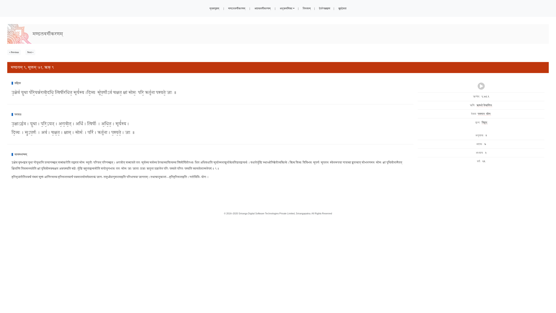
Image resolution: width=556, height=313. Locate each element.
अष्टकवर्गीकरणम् (262, 8)
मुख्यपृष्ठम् (214, 8)
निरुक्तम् (307, 8)
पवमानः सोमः (484, 113)
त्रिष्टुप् (484, 122)
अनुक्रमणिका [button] (286, 8)
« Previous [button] (14, 52)
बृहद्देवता (342, 8)
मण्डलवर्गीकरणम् (236, 8)
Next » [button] (30, 52)
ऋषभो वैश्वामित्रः (484, 105)
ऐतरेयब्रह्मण (324, 8)
